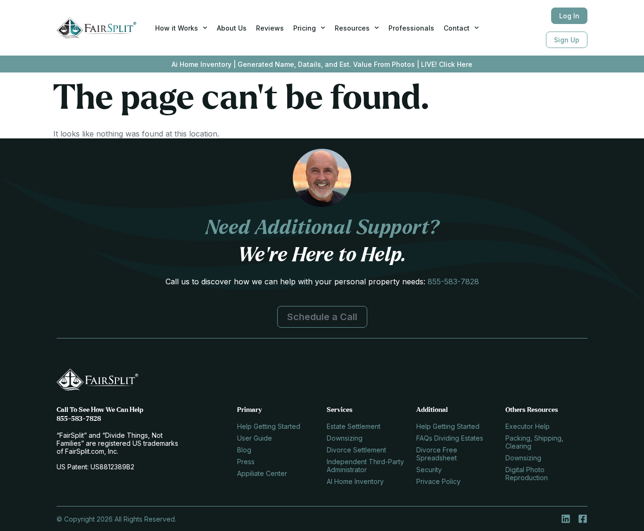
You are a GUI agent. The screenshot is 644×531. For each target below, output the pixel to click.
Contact (457, 28)
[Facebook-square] (582, 518)
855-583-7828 (453, 281)
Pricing (304, 28)
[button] (322, 317)
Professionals (411, 28)
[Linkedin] (565, 518)
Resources (352, 28)
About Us (232, 28)
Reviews (270, 28)
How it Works (176, 28)
